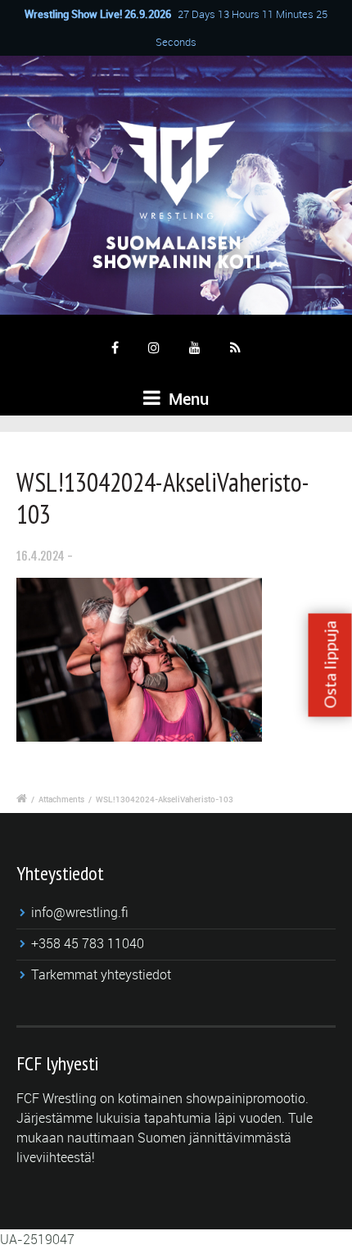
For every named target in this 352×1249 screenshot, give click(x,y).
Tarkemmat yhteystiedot (101, 974)
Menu (187, 399)
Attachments (61, 799)
